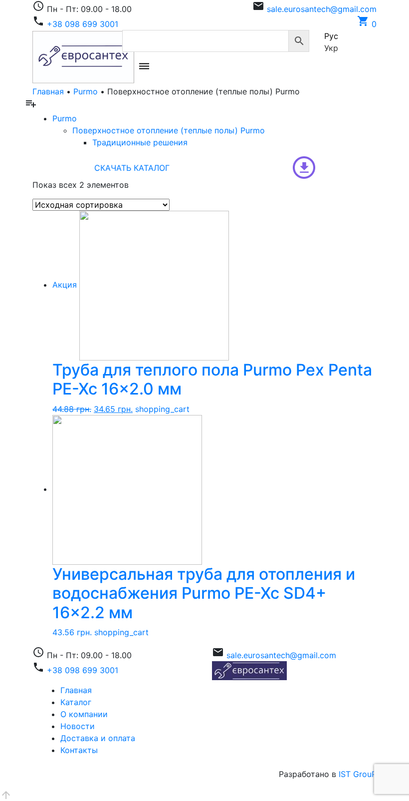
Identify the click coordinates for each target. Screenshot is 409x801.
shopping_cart (162, 409)
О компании (84, 714)
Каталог (75, 702)
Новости (77, 726)
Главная (48, 91)
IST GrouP (358, 774)
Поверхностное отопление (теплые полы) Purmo (168, 130)
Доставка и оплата (97, 738)
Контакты (79, 750)
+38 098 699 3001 (82, 24)
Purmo (85, 91)
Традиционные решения (140, 142)
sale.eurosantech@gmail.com (322, 9)
